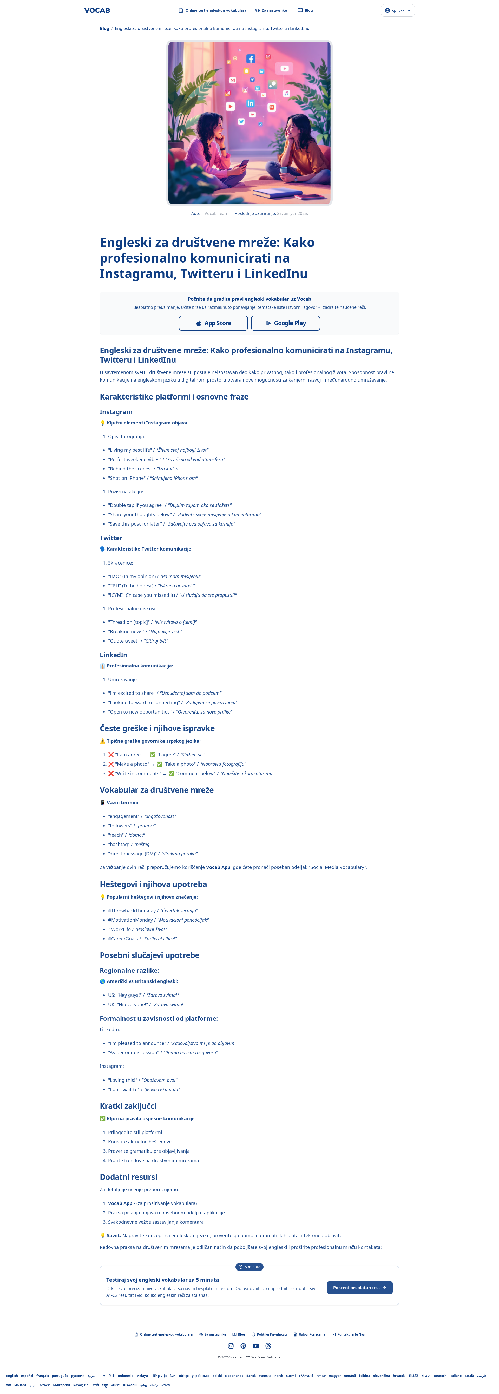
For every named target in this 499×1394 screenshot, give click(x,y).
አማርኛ (165, 1385)
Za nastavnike (215, 1334)
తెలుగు (115, 1385)
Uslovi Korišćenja (312, 1334)
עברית (321, 1375)
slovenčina (381, 1375)
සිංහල (154, 1385)
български (61, 1385)
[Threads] (268, 1346)
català (469, 1375)
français (42, 1375)
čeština (364, 1375)
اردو (33, 1385)
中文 (103, 1375)
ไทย (172, 1375)
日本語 (413, 1375)
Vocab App (218, 867)
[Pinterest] (243, 1346)
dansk (251, 1375)
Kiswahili (130, 1385)
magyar (335, 1375)
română (350, 1375)
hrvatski (399, 1375)
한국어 (426, 1375)
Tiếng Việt (159, 1375)
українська (200, 1375)
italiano (456, 1375)
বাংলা (8, 1385)
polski (217, 1375)
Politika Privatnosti (272, 1334)
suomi (291, 1375)
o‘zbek (45, 1385)
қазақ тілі (81, 1385)
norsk (278, 1375)
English (12, 1375)
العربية (92, 1375)
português (60, 1375)
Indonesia (125, 1375)
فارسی (482, 1375)
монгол (20, 1385)
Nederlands (234, 1375)
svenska (265, 1375)
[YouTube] (256, 1346)
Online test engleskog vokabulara (166, 1334)
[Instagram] (231, 1346)
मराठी (96, 1385)
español (27, 1375)
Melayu (142, 1375)
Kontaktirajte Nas (351, 1334)
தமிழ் (144, 1385)
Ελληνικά (306, 1375)
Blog (104, 28)
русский (78, 1375)
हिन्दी (112, 1375)
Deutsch (440, 1375)
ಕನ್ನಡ (105, 1385)
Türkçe (184, 1375)
